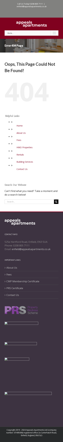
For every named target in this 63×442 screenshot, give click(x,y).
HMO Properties (25, 147)
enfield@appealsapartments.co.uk (31, 6)
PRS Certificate (14, 288)
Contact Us (22, 169)
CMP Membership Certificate (22, 281)
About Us (21, 132)
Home (20, 125)
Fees (19, 140)
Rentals (20, 154)
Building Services (25, 161)
